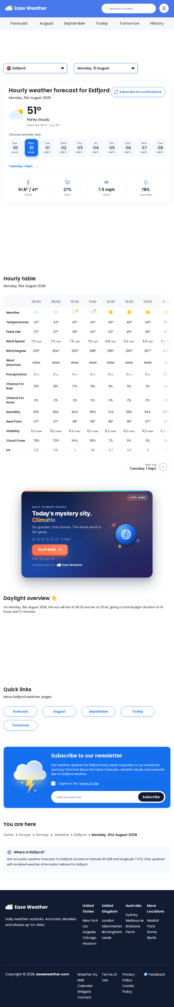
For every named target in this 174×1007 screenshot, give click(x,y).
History (157, 23)
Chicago (89, 937)
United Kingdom (110, 908)
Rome (152, 932)
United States (88, 908)
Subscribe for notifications (140, 92)
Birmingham (112, 932)
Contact (84, 997)
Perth (130, 932)
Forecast (19, 23)
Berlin (151, 937)
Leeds (106, 937)
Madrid (153, 920)
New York (90, 920)
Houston (89, 943)
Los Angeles (89, 929)
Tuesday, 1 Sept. (21, 166)
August (46, 23)
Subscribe (151, 796)
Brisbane (133, 926)
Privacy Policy (128, 977)
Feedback (157, 974)
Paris (151, 926)
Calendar (85, 985)
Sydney (132, 914)
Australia (133, 905)
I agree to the (78, 783)
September (74, 23)
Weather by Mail (87, 977)
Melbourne (135, 920)
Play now (47, 550)
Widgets (84, 991)
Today (102, 23)
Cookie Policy (128, 988)
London (108, 920)
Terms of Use (89, 783)
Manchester (112, 926)
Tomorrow (129, 23)
